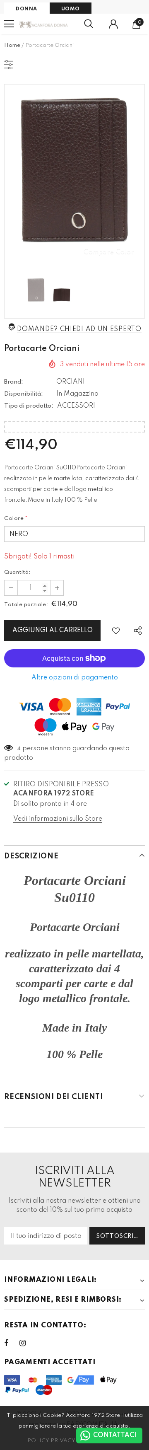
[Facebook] (11, 1343)
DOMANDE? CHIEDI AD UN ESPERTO (79, 329)
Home (12, 45)
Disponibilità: (23, 394)
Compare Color (109, 252)
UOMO (70, 9)
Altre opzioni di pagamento (74, 677)
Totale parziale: (26, 604)
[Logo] (43, 24)
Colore (16, 518)
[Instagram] (26, 1343)
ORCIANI (70, 382)
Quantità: (17, 572)
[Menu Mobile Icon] (9, 24)
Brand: (13, 382)
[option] (74, 176)
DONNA (26, 9)
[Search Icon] (88, 24)
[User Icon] (113, 24)
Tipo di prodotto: (28, 406)
